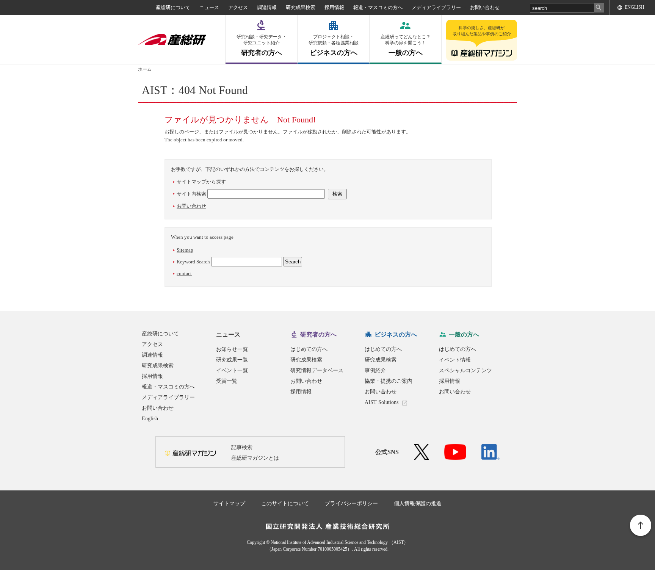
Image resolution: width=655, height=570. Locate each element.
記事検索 (241, 447)
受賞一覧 (226, 381)
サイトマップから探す (201, 182)
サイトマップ (229, 503)
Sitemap (185, 250)
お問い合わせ (485, 7)
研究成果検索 (300, 7)
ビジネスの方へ (334, 45)
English (150, 418)
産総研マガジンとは (255, 458)
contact (184, 273)
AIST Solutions (381, 402)
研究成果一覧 (232, 360)
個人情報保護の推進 (418, 503)
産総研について (173, 7)
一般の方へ (406, 45)
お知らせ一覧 (232, 349)
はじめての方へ (309, 349)
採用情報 (334, 7)
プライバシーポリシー (351, 503)
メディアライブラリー (436, 7)
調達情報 (267, 7)
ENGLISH (634, 7)
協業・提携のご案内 (388, 381)
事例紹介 (375, 370)
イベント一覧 (232, 370)
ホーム (145, 69)
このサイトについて (285, 503)
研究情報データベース (316, 370)
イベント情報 (455, 360)
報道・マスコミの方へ (378, 7)
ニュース (209, 7)
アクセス (238, 7)
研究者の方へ (262, 45)
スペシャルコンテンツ (465, 370)
